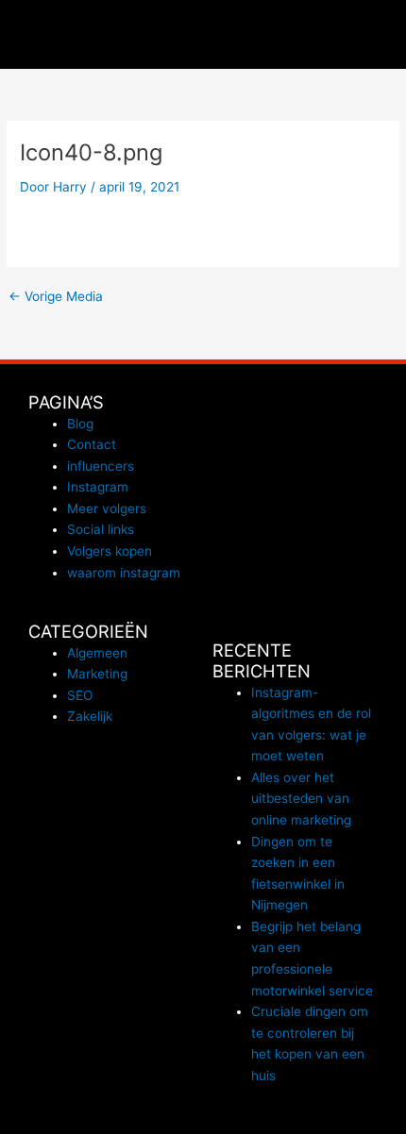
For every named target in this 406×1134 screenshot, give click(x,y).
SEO (80, 695)
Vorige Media (55, 297)
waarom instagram (123, 572)
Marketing (97, 673)
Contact (91, 444)
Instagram (97, 486)
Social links (100, 529)
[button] (383, 34)
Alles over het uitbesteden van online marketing (301, 798)
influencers (100, 466)
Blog (80, 423)
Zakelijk (89, 716)
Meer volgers (106, 508)
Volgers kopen (109, 551)
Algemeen (97, 652)
